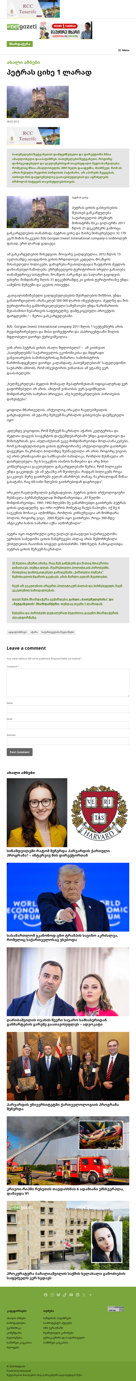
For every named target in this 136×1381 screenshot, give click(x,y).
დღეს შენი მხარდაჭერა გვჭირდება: (40, 599)
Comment (13, 666)
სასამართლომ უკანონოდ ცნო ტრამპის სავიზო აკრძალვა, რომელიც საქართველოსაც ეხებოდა (62, 937)
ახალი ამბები (23, 62)
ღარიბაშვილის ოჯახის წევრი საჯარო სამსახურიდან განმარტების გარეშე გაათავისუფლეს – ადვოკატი (57, 1022)
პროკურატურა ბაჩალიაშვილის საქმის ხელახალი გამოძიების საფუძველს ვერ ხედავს (66, 1275)
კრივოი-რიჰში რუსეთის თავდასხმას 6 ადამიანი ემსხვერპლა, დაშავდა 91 (65, 1191)
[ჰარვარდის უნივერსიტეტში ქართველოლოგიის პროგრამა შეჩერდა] (68, 1066)
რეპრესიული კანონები (58, 1332)
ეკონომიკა (14, 1328)
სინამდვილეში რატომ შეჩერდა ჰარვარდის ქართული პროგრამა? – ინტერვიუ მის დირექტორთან (58, 852)
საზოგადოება (16, 1323)
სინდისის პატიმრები (57, 1318)
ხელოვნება (14, 1337)
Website (11, 735)
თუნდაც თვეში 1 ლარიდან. (82, 604)
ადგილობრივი (17, 632)
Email (9, 718)
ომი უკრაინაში (53, 1328)
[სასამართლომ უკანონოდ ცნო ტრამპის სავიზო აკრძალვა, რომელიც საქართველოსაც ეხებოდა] (68, 897)
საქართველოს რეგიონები (58, 632)
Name (10, 703)
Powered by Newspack (19, 1370)
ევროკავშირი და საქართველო (64, 1337)
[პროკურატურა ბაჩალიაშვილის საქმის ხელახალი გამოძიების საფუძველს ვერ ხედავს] (68, 1236)
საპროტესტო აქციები (57, 1323)
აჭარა (34, 632)
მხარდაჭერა (19, 44)
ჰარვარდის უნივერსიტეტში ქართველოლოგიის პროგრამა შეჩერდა (63, 1106)
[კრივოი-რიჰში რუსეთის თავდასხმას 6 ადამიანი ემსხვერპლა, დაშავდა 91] (68, 1151)
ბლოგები (13, 1347)
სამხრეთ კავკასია (19, 1342)
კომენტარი (14, 1332)
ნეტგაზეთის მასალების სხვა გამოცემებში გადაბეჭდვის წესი (44, 1375)
